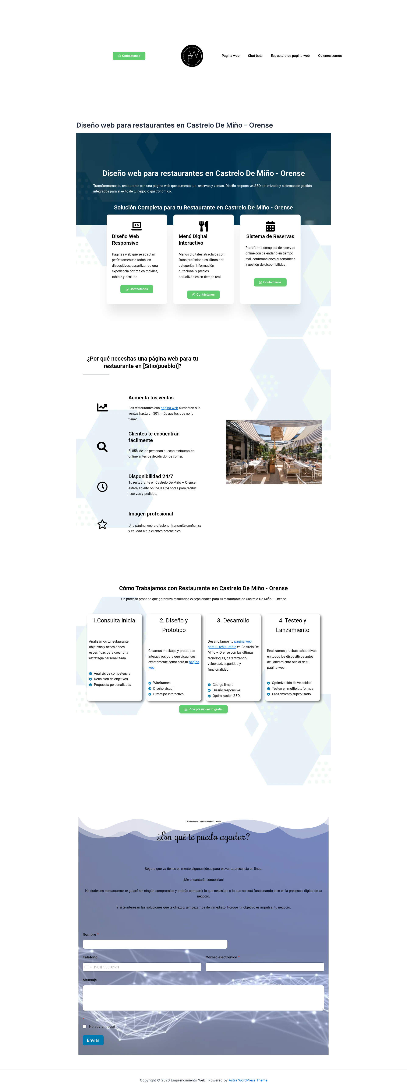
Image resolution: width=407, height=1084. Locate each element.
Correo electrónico (223, 957)
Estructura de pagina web (290, 56)
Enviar (93, 1040)
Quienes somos (330, 56)
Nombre (91, 934)
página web (169, 408)
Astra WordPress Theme (248, 1080)
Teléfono (90, 957)
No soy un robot (102, 1026)
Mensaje (90, 980)
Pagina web (231, 56)
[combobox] (88, 967)
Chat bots (255, 56)
